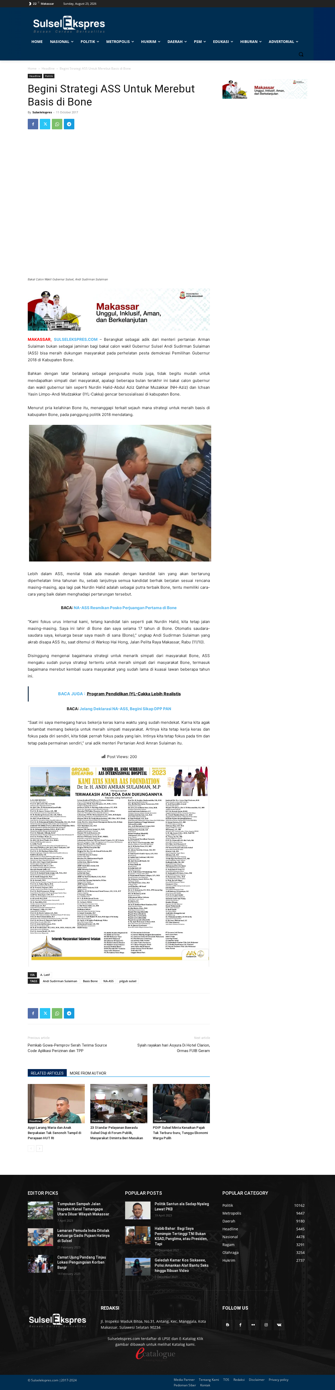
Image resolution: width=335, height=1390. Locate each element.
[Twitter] (45, 124)
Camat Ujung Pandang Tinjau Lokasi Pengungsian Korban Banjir (81, 1262)
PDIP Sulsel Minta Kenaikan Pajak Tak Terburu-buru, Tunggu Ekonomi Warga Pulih (180, 1133)
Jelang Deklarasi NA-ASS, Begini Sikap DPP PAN (125, 708)
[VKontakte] (279, 1325)
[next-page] (39, 1148)
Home (32, 68)
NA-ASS (108, 981)
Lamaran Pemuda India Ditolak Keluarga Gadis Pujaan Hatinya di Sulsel (83, 1235)
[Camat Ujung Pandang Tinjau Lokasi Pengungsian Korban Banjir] (40, 1264)
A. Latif (45, 975)
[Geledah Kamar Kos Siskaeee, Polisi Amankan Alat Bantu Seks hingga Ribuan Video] (137, 1267)
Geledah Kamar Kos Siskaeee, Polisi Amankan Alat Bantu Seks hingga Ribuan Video (182, 1265)
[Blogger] (227, 1325)
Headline (48, 68)
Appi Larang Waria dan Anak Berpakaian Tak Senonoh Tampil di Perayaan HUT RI (54, 1133)
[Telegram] (69, 124)
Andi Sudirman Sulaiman (60, 981)
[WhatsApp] (57, 124)
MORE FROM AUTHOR (88, 1073)
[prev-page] (31, 1148)
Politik (49, 76)
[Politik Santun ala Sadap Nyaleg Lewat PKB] (137, 1210)
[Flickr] (253, 1325)
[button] (301, 54)
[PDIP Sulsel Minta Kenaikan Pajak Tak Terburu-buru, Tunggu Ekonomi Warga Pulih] (181, 1103)
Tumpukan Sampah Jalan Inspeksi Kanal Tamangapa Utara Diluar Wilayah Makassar (83, 1209)
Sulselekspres (42, 112)
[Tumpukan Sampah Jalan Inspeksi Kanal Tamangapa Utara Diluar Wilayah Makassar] (40, 1210)
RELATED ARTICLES (47, 1073)
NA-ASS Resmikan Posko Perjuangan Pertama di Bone (125, 607)
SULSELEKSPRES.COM (76, 339)
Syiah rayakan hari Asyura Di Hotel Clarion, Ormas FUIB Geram (173, 1048)
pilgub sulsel (127, 981)
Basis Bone (90, 981)
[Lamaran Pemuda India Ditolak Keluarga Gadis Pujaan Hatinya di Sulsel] (40, 1237)
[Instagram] (266, 1325)
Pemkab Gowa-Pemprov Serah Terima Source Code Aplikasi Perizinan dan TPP (67, 1048)
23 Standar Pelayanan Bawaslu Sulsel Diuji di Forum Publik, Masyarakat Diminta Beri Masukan (116, 1133)
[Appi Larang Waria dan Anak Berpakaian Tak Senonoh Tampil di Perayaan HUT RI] (56, 1103)
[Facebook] (33, 124)
